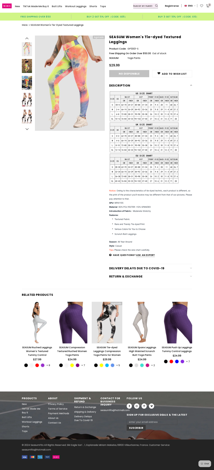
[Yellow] (72, 365)
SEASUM (114, 58)
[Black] (26, 365)
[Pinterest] (144, 406)
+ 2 (153, 365)
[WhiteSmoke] (31, 365)
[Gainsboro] (136, 365)
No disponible (107, 325)
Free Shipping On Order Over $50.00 (130, 53)
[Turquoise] (142, 365)
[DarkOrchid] (42, 365)
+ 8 (48, 365)
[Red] (37, 365)
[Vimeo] (151, 406)
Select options (38, 325)
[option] (35, 17)
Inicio (25, 25)
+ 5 (118, 365)
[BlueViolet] (182, 361)
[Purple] (77, 365)
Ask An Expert (145, 255)
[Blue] (177, 361)
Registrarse (172, 6)
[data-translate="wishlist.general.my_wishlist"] (200, 6)
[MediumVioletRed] (147, 365)
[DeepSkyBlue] (107, 365)
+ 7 (83, 365)
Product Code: (117, 48)
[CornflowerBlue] (112, 365)
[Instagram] (136, 406)
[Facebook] (129, 406)
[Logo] (7, 5)
